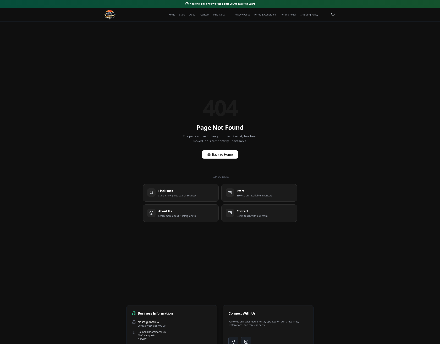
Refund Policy (288, 14)
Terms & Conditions (265, 14)
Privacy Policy (242, 14)
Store (182, 14)
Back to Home (222, 154)
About (192, 14)
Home (171, 14)
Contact (204, 14)
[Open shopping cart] (332, 14)
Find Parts (219, 14)
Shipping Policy (309, 14)
